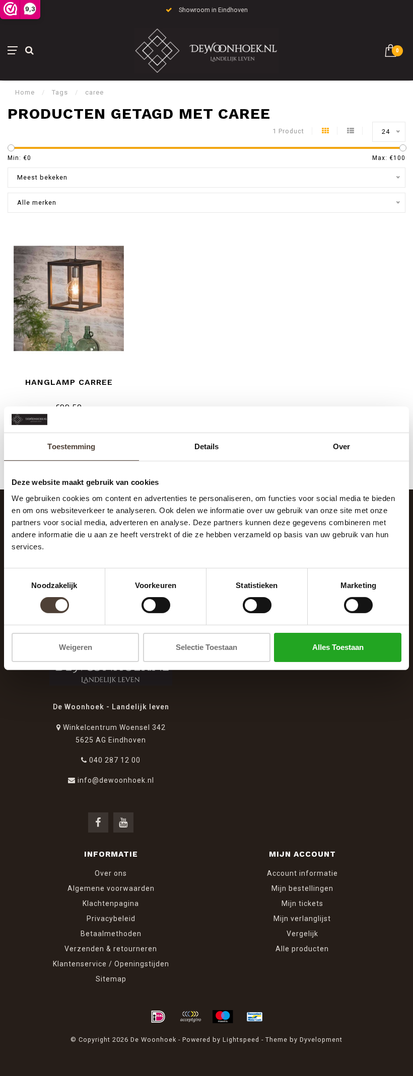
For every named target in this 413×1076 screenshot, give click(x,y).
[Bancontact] (254, 1016)
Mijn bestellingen (302, 888)
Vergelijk (302, 934)
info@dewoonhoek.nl (116, 780)
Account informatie (302, 873)
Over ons (111, 873)
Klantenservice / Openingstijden (111, 964)
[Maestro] (222, 1016)
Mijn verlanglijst (302, 919)
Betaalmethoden (111, 934)
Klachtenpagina (111, 903)
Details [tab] (206, 446)
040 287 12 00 (115, 760)
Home (25, 92)
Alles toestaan (338, 647)
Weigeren (75, 647)
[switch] (156, 605)
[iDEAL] (158, 1016)
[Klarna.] (190, 1016)
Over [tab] (341, 446)
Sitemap (111, 979)
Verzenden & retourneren (110, 949)
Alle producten (302, 949)
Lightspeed (241, 1039)
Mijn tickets (302, 903)
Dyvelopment (321, 1039)
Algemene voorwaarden (111, 888)
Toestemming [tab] (71, 446)
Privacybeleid (111, 919)
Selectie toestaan (206, 647)
